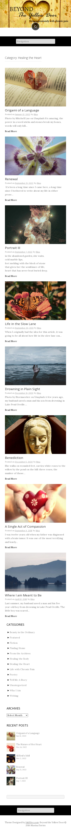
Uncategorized (18, 685)
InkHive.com (32, 822)
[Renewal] (35, 156)
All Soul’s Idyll (23, 755)
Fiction (14, 642)
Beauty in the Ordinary (22, 632)
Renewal (11, 179)
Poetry (13, 674)
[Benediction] (35, 434)
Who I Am (15, 690)
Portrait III (12, 248)
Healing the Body (19, 658)
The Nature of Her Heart (29, 744)
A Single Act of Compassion (25, 526)
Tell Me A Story (18, 679)
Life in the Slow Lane (20, 324)
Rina (36, 114)
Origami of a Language (22, 110)
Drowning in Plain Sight (22, 389)
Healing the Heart (20, 664)
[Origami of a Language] (35, 87)
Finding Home (17, 648)
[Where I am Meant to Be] (35, 572)
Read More (11, 131)
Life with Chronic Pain (22, 669)
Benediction (14, 458)
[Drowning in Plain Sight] (35, 365)
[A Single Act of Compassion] (35, 503)
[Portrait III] (35, 224)
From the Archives (20, 653)
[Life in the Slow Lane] (35, 300)
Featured (15, 637)
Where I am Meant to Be (23, 595)
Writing (14, 695)
